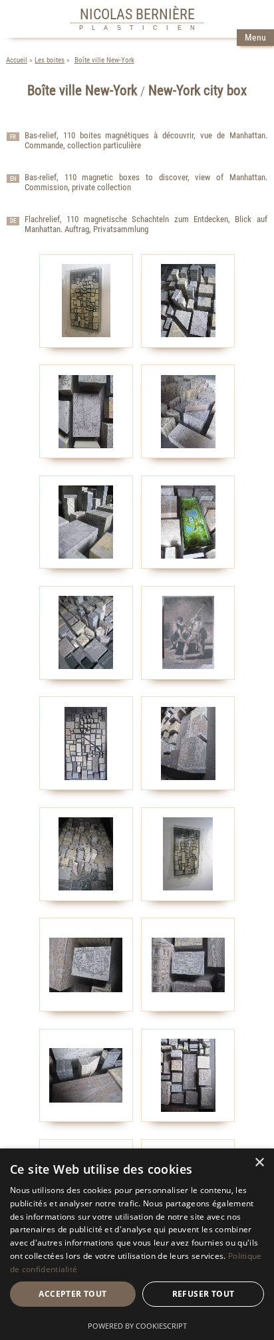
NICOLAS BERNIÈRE (137, 14)
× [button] (259, 1163)
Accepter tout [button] (72, 1293)
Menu (255, 37)
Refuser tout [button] (203, 1293)
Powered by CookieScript (137, 1326)
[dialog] (137, 1244)
